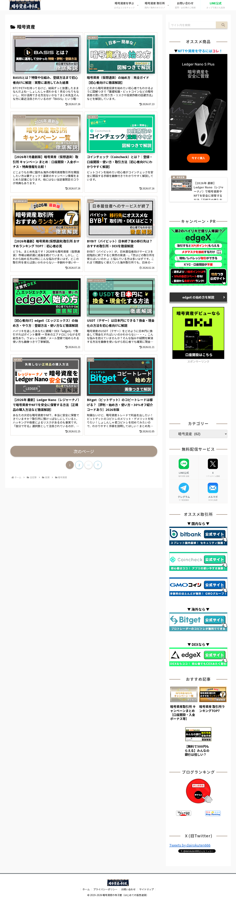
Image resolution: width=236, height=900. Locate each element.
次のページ (83, 451)
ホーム (86, 889)
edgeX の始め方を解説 (198, 297)
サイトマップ (146, 889)
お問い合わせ (128, 889)
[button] (221, 24)
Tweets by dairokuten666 (189, 845)
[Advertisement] (198, 388)
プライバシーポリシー (105, 889)
